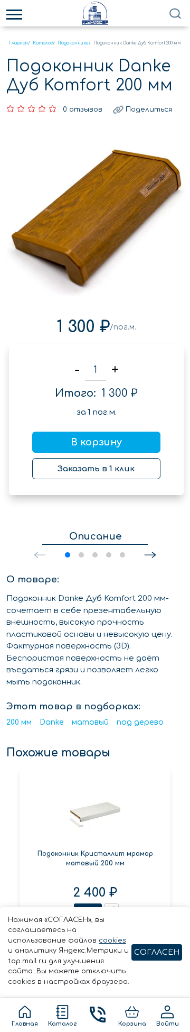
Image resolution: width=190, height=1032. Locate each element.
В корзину (96, 442)
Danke (52, 722)
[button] (150, 555)
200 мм (19, 722)
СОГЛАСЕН (156, 952)
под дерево (140, 722)
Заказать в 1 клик (96, 468)
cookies (112, 940)
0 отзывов (82, 109)
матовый (90, 722)
